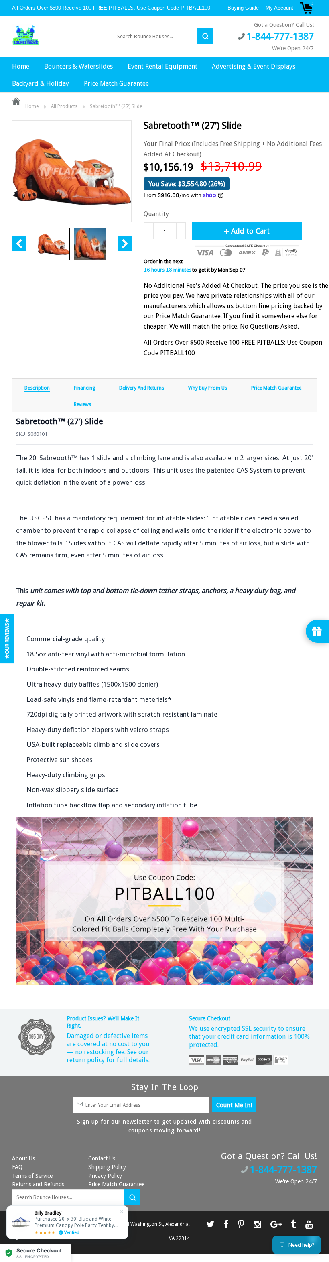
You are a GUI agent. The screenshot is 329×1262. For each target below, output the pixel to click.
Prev (19, 243)
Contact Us (101, 1158)
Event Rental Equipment (162, 66)
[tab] (37, 387)
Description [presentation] (37, 388)
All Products (64, 106)
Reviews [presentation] (82, 404)
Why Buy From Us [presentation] (207, 388)
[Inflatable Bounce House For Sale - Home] (25, 36)
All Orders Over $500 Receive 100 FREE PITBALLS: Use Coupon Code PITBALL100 (112, 8)
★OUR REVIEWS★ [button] (7, 638)
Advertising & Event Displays (253, 66)
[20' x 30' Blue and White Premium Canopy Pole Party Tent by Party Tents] (67, 1222)
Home (20, 66)
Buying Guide (243, 8)
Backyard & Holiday (40, 83)
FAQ (17, 1167)
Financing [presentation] (84, 388)
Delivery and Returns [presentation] (141, 388)
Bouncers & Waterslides (78, 66)
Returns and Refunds (38, 1184)
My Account (279, 8)
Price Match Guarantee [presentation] (276, 388)
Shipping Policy (107, 1167)
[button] (35, 1253)
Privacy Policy (105, 1176)
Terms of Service (32, 1176)
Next (125, 243)
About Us (23, 1158)
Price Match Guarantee (116, 83)
